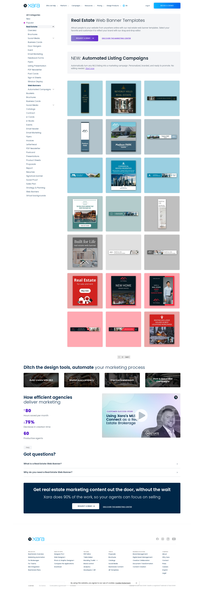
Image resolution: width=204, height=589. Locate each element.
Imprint (165, 570)
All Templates (114, 570)
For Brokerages (33, 560)
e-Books (30, 121)
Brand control (89, 564)
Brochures (32, 34)
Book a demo (167, 5)
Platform (63, 6)
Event (30, 50)
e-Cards (30, 117)
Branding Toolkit (89, 560)
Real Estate (31, 26)
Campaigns (76, 6)
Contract (30, 113)
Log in (148, 6)
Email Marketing (35, 54)
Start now (89, 68)
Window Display (35, 81)
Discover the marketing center (116, 38)
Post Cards (33, 73)
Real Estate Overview (36, 554)
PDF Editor (87, 554)
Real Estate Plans (34, 570)
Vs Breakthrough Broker (58, 586)
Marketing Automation (36, 557)
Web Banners (34, 85)
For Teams (32, 564)
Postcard (30, 152)
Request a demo (83, 38)
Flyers (30, 61)
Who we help (51, 6)
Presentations (32, 156)
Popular (30, 22)
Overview (32, 30)
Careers (165, 567)
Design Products (113, 6)
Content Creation (139, 567)
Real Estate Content (116, 567)
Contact (165, 560)
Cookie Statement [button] (123, 583)
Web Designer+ (59, 557)
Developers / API (90, 570)
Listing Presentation (37, 65)
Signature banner (34, 176)
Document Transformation (143, 564)
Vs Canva (42, 586)
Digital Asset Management (142, 557)
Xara (32, 5)
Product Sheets (33, 160)
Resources (89, 6)
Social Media (34, 38)
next (127, 357)
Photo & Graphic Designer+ (64, 560)
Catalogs (30, 109)
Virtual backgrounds (36, 195)
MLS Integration (34, 567)
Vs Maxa (73, 586)
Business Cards (35, 42)
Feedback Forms (36, 58)
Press (164, 564)
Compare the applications (64, 564)
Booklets (30, 93)
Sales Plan (31, 183)
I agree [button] (136, 583)
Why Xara (165, 557)
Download (58, 567)
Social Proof (32, 180)
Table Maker (88, 557)
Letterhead (31, 144)
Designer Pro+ (59, 554)
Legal (164, 573)
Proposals (31, 164)
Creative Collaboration (141, 560)
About (164, 554)
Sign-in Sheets (34, 77)
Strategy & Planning (35, 187)
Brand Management (140, 554)
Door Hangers (34, 46)
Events (29, 124)
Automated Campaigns (39, 89)
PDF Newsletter (35, 69)
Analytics (87, 567)
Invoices (30, 140)
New (28, 18)
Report (29, 168)
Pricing (99, 6)
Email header (32, 128)
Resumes (30, 172)
